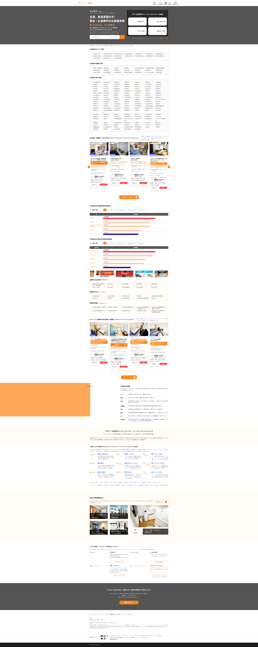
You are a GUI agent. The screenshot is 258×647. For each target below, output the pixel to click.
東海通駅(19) (127, 110)
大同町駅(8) (127, 124)
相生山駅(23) (96, 108)
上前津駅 (92, 217)
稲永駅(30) (95, 101)
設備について (144, 635)
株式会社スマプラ (118, 190)
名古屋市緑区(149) (160, 53)
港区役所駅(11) (148, 118)
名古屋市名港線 (138, 72)
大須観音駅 (126, 287)
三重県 (101, 620)
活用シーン (150, 635)
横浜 (99, 622)
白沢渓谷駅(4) (117, 129)
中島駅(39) (116, 95)
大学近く (151, 485)
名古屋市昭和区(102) (149, 56)
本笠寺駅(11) (96, 118)
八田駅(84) (137, 82)
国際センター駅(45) (97, 93)
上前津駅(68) (117, 84)
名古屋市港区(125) (118, 56)
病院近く (146, 485)
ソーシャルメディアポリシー (141, 637)
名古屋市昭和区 (93, 266)
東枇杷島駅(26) (138, 103)
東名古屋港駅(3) (128, 129)
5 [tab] (133, 193)
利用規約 (133, 637)
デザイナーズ (159, 482)
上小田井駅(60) (148, 84)
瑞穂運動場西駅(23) (160, 105)
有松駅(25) (95, 105)
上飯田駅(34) (96, 99)
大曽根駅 (126, 284)
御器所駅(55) (158, 86)
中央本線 (116, 68)
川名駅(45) (158, 90)
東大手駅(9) (147, 122)
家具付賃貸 (144, 482)
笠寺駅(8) (106, 124)
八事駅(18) (137, 110)
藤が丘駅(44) (106, 93)
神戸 (114, 622)
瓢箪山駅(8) (158, 124)
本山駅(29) (158, 101)
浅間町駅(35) (158, 97)
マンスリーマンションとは (158, 576)
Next (169, 167)
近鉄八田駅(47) (138, 90)
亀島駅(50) (106, 90)
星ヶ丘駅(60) (158, 84)
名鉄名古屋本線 (96, 70)
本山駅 (91, 233)
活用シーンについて (118, 575)
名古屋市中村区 (93, 251)
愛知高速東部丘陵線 (160, 68)
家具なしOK (107, 482)
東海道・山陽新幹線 (97, 68)
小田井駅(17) (158, 110)
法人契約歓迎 (105, 485)
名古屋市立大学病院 (112, 310)
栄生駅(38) (137, 95)
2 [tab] (127, 193)
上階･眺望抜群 (99, 485)
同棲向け (96, 482)
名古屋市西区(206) (129, 53)
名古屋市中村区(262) (118, 53)
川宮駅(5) (147, 127)
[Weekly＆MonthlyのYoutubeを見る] (102, 639)
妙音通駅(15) (127, 114)
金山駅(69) (106, 84)
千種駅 (91, 229)
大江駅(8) (95, 124)
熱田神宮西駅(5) (138, 127)
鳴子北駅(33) (117, 99)
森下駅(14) (137, 114)
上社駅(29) (106, 103)
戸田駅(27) (127, 103)
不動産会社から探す (160, 501)
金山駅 (111, 284)
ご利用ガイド (118, 561)
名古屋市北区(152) (149, 53)
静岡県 (94, 620)
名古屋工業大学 (111, 296)
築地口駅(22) (158, 108)
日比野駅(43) (138, 93)
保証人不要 (126, 482)
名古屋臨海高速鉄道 (149, 68)
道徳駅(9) (137, 122)
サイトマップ (127, 637)
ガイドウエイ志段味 (149, 72)
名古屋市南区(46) (107, 58)
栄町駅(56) (137, 86)
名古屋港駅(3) (138, 129)
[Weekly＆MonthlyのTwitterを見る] (107, 636)
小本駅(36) (137, 97)
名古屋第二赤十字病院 (142, 310)
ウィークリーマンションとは (134, 635)
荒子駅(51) (127, 88)
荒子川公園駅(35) (149, 97)
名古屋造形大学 (96, 296)
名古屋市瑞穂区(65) (160, 56)
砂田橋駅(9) (95, 122)
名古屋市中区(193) (139, 53)
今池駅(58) (106, 86)
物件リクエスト (129, 602)
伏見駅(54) (95, 88)
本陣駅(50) (95, 90)
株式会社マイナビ (98, 365)
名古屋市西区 (93, 259)
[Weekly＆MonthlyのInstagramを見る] (105, 636)
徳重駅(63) (127, 84)
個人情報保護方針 (119, 637)
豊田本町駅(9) (128, 122)
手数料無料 (120, 482)
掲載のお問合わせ (113, 639)
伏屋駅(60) (95, 86)
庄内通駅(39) (127, 95)
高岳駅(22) (137, 108)
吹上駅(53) (106, 88)
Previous (89, 167)
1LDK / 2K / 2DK (120, 210)
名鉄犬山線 (127, 70)
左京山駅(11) (158, 116)
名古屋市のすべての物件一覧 (128, 197)
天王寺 (108, 622)
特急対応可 (156, 485)
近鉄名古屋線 (159, 72)
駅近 (111, 482)
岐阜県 (91, 620)
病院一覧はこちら (102, 303)
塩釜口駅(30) (106, 101)
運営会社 (111, 637)
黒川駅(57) (116, 86)
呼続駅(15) (116, 114)
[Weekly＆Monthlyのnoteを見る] (105, 639)
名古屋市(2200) (96, 53)
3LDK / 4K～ (142, 210)
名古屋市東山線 (159, 70)
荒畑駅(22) (127, 108)
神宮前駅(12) (148, 116)
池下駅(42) (147, 93)
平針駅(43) (127, 93)
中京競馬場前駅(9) (118, 122)
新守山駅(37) (158, 95)
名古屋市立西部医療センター (129, 307)
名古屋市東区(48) (97, 58)
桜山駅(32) (147, 99)
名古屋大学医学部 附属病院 (99, 307)
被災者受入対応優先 (163, 485)
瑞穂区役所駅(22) (149, 108)
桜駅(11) (105, 118)
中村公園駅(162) (96, 82)
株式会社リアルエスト (99, 185)
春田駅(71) (95, 84)
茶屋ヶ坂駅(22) (117, 108)
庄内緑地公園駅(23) (149, 105)
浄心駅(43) (116, 93)
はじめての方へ (113, 635)
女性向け (91, 482)
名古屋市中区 (93, 262)
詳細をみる (94, 183)
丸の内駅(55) (148, 86)
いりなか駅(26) (148, 103)
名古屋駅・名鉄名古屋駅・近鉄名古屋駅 (96, 225)
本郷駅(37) (116, 97)
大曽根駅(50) (148, 88)
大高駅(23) (127, 105)
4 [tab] (131, 193)
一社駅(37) (106, 97)
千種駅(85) (127, 82)
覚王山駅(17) (96, 114)
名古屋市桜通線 (117, 72)
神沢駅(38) (147, 95)
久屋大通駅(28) (117, 103)
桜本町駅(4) (95, 129)
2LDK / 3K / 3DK (131, 210)
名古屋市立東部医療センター (99, 310)
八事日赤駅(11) (138, 118)
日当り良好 (112, 485)
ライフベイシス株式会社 (140, 188)
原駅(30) (116, 101)
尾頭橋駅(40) (158, 93)
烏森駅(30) (137, 101)
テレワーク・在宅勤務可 (139, 485)
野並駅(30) (127, 101)
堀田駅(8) (158, 122)
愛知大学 (139, 296)
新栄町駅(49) (117, 90)
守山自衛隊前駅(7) (108, 127)
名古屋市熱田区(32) (118, 58)
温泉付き (154, 482)
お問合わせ (103, 183)
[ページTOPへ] (167, 645)
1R (105, 210)
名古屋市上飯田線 (128, 72)
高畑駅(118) (116, 82)
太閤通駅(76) (158, 82)
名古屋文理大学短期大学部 (142, 298)
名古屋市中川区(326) (108, 53)
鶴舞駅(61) (137, 84)
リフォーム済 (92, 485)
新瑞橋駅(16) (106, 114)
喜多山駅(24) (117, 105)
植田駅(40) (106, 95)
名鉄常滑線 (106, 70)
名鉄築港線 (116, 70)
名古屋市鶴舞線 (107, 72)
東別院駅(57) (127, 86)
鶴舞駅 (91, 221)
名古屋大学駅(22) (107, 108)
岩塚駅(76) (147, 82)
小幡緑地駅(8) (96, 127)
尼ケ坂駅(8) (147, 124)
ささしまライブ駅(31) (160, 99)
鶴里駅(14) (95, 116)
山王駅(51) (137, 88)
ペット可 (101, 482)
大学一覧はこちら (102, 292)
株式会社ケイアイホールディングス (158, 187)
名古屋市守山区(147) (97, 56)
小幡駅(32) (137, 99)
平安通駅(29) (148, 101)
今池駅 (155, 287)
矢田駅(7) (116, 127)
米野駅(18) (147, 110)
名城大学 (95, 298)
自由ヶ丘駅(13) (138, 116)
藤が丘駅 (155, 284)
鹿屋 (105, 622)
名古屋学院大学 (126, 298)
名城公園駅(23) (138, 105)
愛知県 (98, 620)
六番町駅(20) (117, 110)
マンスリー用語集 (157, 635)
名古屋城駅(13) (128, 116)
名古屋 (111, 622)
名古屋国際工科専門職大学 (157, 296)
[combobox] (100, 37)
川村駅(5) (158, 127)
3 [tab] (129, 193)
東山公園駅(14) (148, 114)
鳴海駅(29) (95, 103)
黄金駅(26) (158, 103)
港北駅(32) (127, 99)
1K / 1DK (111, 210)
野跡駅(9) (106, 122)
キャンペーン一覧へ (128, 377)
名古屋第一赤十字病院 (112, 307)
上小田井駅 (97, 287)
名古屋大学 (110, 298)
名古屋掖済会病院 (126, 310)
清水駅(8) (137, 124)
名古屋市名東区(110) (139, 56)
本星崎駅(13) (117, 116)
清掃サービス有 (124, 485)
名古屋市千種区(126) (108, 56)
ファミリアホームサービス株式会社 (119, 370)
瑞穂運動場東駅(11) (118, 118)
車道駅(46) (147, 90)
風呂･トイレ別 (137, 482)
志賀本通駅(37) (128, 97)
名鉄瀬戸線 (147, 70)
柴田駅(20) (95, 110)
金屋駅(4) (106, 129)
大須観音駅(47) (128, 90)
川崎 (102, 622)
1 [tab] (125, 193)
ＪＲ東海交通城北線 (139, 68)
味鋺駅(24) (106, 105)
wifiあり (115, 482)
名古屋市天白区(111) (129, 56)
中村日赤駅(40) (96, 95)
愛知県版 (89, 3)
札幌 (97, 622)
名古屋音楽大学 (126, 296)
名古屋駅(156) (107, 82)
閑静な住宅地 (117, 485)
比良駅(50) (158, 88)
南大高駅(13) (106, 116)
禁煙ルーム (149, 482)
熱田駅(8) (116, 124)
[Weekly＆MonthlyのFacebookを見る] (102, 636)
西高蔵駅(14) (158, 114)
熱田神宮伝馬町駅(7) (129, 127)
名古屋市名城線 (96, 72)
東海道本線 (106, 68)
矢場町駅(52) (117, 88)
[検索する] (122, 37)
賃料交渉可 (131, 485)
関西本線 (126, 68)
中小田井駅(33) (107, 99)
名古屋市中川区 (93, 255)
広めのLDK (131, 482)
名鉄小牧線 (137, 70)
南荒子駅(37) (96, 97)
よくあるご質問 (158, 561)
